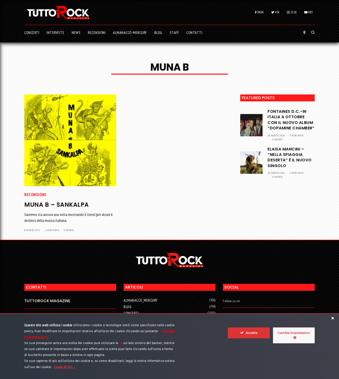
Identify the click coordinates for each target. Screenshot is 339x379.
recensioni (35, 194)
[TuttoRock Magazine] (58, 12)
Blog (128, 307)
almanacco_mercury (141, 300)
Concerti (131, 313)
